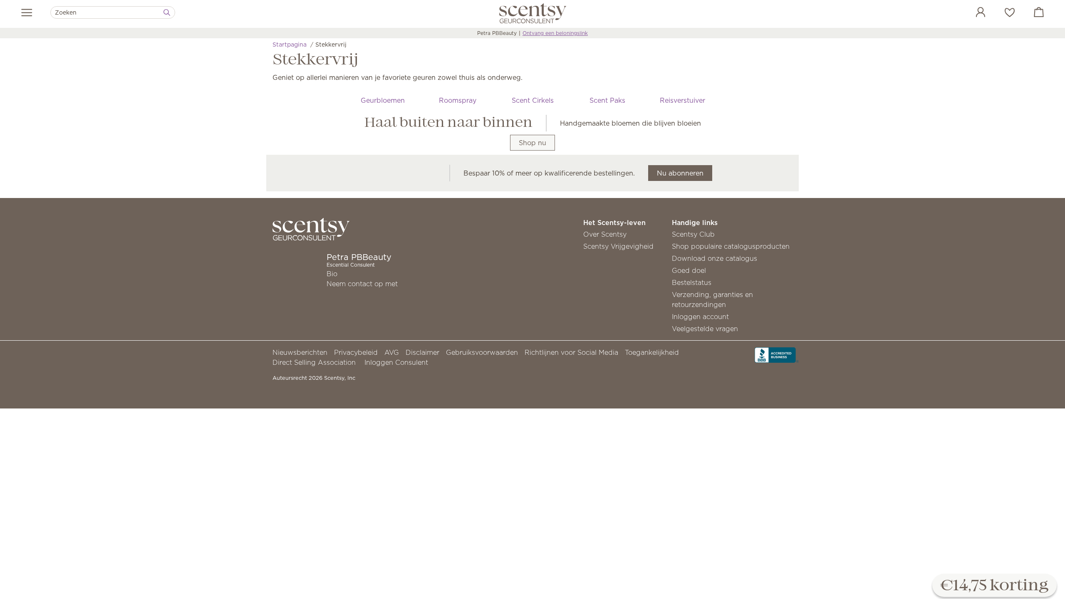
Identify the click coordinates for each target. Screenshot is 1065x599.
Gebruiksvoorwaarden (482, 352)
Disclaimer (422, 352)
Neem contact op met (362, 283)
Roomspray (457, 100)
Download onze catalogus (714, 258)
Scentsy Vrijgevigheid (618, 246)
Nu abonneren (680, 173)
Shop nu (532, 142)
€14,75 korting (994, 586)
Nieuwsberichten (299, 352)
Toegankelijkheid (652, 352)
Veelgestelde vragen (705, 328)
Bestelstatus (691, 282)
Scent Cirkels (533, 100)
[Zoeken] (167, 12)
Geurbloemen (383, 100)
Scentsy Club (693, 234)
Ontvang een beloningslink (555, 33)
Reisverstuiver (682, 100)
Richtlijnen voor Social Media (571, 352)
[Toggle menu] (27, 12)
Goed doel (689, 270)
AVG (391, 352)
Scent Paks (607, 100)
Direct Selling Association (314, 362)
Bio (332, 273)
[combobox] (112, 12)
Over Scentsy (605, 234)
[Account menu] (972, 13)
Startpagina (289, 44)
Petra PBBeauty (497, 33)
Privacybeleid (356, 352)
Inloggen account (700, 316)
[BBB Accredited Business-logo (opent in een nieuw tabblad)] (777, 354)
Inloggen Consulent (396, 362)
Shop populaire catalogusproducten (731, 246)
